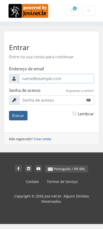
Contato (32, 181)
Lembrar (86, 114)
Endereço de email (26, 69)
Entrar (18, 115)
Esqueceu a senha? (80, 90)
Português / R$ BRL (69, 168)
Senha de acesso (24, 90)
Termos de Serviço (62, 181)
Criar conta (42, 139)
